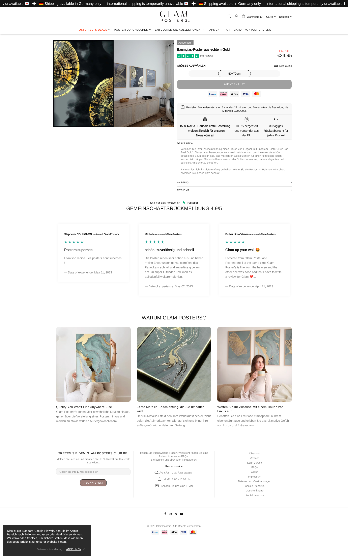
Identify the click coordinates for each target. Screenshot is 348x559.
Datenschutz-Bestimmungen (254, 481)
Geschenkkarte (254, 490)
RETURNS (183, 190)
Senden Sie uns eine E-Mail (177, 485)
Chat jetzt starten (182, 472)
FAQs (184, 456)
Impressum (254, 476)
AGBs (254, 471)
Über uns (254, 453)
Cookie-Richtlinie (254, 485)
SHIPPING (182, 182)
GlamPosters (174, 16)
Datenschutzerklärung (49, 549)
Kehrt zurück (254, 462)
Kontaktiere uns (254, 495)
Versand (254, 458)
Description (185, 143)
